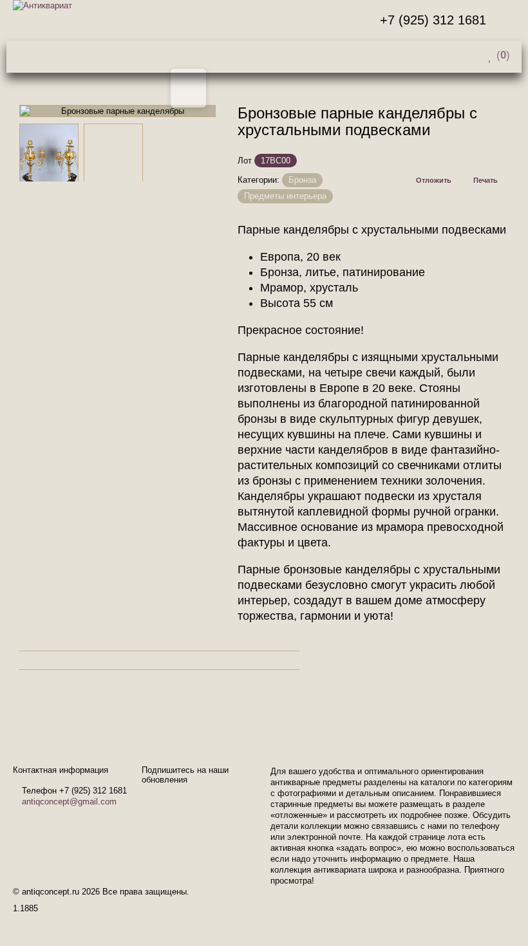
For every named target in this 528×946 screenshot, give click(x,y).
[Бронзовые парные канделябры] (49, 153)
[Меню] (225, 55)
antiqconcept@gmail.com (69, 801)
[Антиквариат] (49, 5)
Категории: (258, 180)
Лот (245, 160)
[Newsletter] (508, 20)
